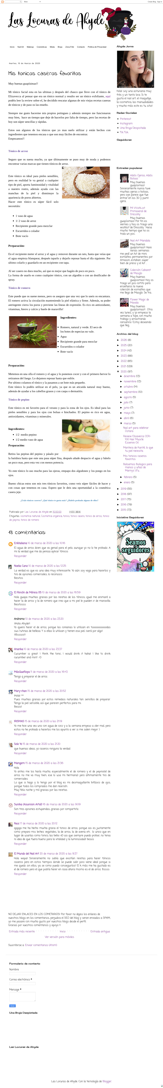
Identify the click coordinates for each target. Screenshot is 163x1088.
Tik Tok (124, 132)
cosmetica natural (30, 516)
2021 (124, 366)
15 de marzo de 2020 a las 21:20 (41, 744)
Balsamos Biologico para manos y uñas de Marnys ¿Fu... (137, 467)
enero (127, 482)
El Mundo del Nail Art (26, 854)
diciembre (130, 376)
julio (126, 402)
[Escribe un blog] (72, 512)
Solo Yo (18, 744)
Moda (52, 47)
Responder (20, 556)
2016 (124, 505)
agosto (128, 397)
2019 (124, 489)
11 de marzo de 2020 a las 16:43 (49, 672)
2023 (124, 356)
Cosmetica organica (51, 516)
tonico (66, 516)
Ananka (18, 649)
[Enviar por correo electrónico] (70, 512)
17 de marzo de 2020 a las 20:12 (38, 824)
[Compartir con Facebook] (77, 512)
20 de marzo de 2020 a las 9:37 (58, 854)
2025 (124, 345)
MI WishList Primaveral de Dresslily (138, 211)
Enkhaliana (20, 543)
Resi (16, 824)
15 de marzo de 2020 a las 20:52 (47, 691)
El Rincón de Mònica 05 (27, 592)
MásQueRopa (22, 672)
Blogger (107, 1081)
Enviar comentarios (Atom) (41, 945)
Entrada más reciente (22, 932)
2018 (124, 494)
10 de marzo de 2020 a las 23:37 (43, 649)
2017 (124, 499)
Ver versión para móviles (59, 937)
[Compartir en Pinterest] (79, 512)
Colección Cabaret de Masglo (140, 271)
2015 (124, 510)
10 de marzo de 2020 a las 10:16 (46, 543)
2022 (124, 361)
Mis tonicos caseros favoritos (135, 457)
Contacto (81, 47)
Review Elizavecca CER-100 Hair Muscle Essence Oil (137, 439)
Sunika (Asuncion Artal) (28, 804)
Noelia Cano (21, 566)
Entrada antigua (100, 932)
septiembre (131, 392)
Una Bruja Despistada (133, 128)
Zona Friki (69, 47)
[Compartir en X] (75, 512)
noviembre (130, 381)
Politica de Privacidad (97, 47)
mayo (127, 413)
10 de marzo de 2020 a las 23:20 (44, 619)
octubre (129, 387)
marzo (128, 423)
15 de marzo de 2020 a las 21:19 (43, 721)
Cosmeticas (42, 47)
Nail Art (21, 47)
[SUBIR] (162, 1086)
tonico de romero (30, 520)
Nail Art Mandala (140, 241)
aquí (107, 96)
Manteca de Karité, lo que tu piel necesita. (138, 449)
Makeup (30, 47)
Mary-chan (20, 691)
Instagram (126, 124)
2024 (124, 351)
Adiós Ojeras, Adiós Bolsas (141, 177)
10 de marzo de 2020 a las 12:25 (47, 566)
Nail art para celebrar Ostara (136, 429)
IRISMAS (19, 721)
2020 (124, 372)
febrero (128, 477)
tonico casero (77, 516)
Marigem (19, 763)
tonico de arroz (94, 516)
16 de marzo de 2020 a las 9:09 (62, 804)
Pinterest (125, 119)
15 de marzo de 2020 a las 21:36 (44, 763)
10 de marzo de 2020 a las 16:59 (61, 592)
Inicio (12, 47)
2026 (124, 340)
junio (127, 408)
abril (127, 418)
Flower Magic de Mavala (139, 301)
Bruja (60, 47)
